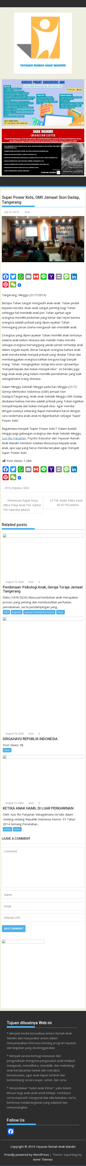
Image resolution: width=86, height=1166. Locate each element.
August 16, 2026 (14, 733)
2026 (6, 612)
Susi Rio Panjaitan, (14, 438)
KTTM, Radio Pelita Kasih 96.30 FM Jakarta (66, 503)
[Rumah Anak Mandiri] (43, 174)
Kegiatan (17, 488)
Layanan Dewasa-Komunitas (39, 612)
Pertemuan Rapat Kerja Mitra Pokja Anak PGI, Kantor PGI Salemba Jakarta (22, 505)
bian (27, 212)
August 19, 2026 (14, 582)
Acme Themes (43, 1159)
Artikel (7, 829)
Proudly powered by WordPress (26, 1155)
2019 (7, 488)
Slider (26, 488)
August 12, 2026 (14, 803)
